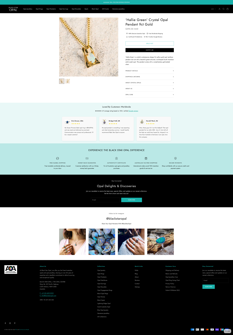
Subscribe (131, 200)
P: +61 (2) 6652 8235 (47, 293)
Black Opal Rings (102, 293)
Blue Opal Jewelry (102, 310)
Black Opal (95, 9)
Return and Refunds (171, 274)
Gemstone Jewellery (118, 9)
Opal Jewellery (27, 9)
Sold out (149, 44)
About (137, 277)
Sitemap (137, 287)
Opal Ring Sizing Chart (173, 280)
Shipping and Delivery (172, 270)
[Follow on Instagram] (10, 323)
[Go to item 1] (61, 81)
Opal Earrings (63, 9)
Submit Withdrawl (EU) (173, 290)
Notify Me (149, 50)
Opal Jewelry (101, 270)
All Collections (101, 317)
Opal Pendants (51, 9)
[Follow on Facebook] (5, 323)
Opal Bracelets (76, 9)
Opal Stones (101, 297)
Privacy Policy (170, 284)
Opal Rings (39, 9)
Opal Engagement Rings (104, 290)
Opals (86, 9)
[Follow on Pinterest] (15, 323)
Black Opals (101, 300)
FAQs (136, 270)
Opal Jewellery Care (172, 277)
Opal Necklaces (102, 280)
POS (16, 329)
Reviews (137, 280)
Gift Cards (105, 9)
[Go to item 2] (67, 81)
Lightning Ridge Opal (103, 303)
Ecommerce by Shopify (24, 329)
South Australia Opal (103, 307)
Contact (137, 284)
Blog (136, 274)
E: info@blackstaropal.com (48, 296)
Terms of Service (170, 287)
